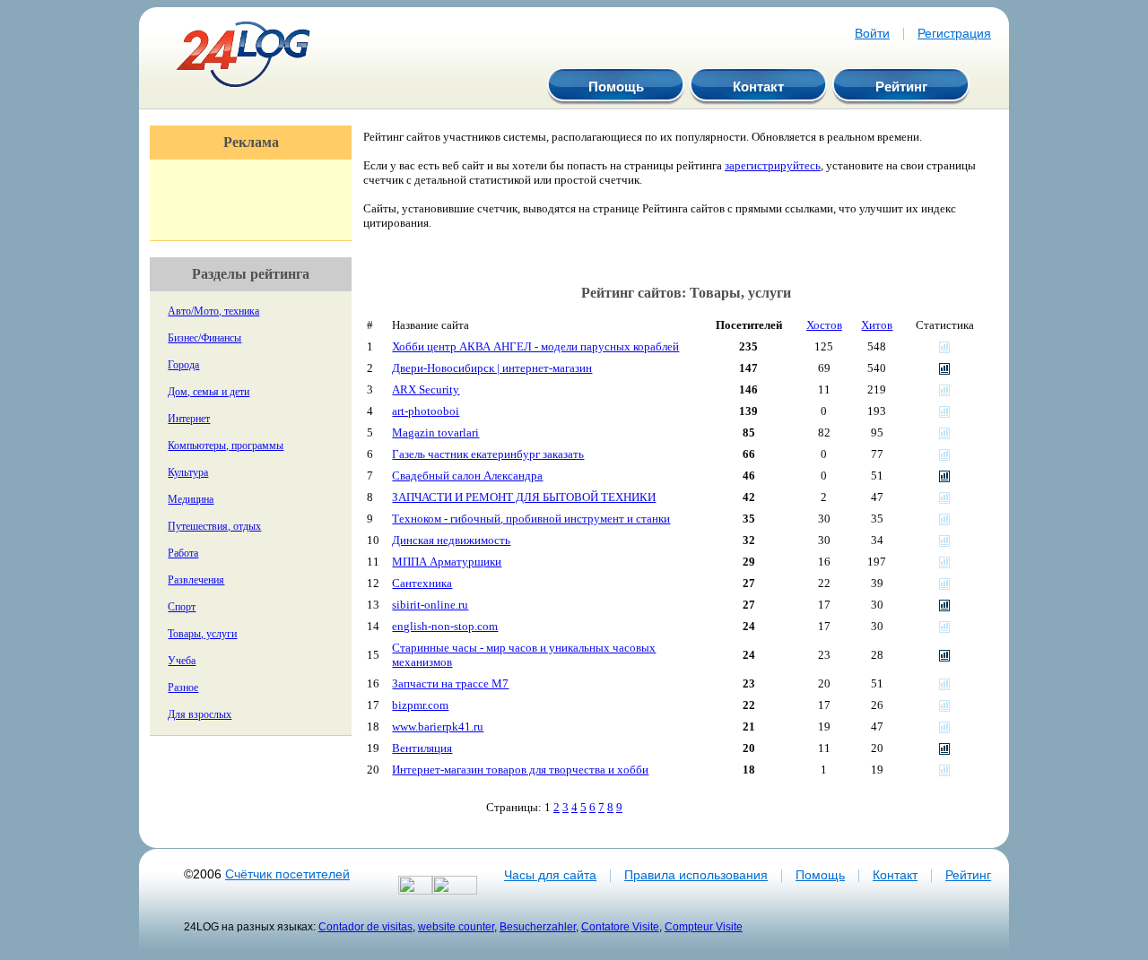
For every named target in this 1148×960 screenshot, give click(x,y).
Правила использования (696, 875)
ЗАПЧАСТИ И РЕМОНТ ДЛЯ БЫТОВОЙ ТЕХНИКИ (524, 497)
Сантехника (422, 583)
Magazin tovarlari (435, 432)
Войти (872, 33)
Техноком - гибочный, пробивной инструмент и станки (531, 518)
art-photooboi (425, 411)
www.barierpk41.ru (437, 726)
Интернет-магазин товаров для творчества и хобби (520, 769)
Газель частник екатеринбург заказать (488, 454)
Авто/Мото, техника (213, 311)
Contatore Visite (620, 926)
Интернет (189, 418)
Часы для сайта (550, 875)
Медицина (190, 499)
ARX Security (425, 389)
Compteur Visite (704, 926)
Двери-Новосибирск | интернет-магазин (492, 368)
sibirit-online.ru (430, 604)
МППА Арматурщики (446, 561)
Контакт (758, 86)
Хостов (824, 325)
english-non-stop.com (445, 626)
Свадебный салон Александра (467, 475)
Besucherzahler (538, 926)
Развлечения (196, 580)
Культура (188, 472)
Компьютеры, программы (225, 445)
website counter (456, 926)
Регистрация (954, 33)
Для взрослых (199, 714)
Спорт (182, 607)
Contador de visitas (365, 926)
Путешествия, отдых (214, 526)
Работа (183, 553)
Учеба (182, 660)
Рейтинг (901, 86)
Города (183, 365)
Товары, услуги (202, 633)
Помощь (616, 86)
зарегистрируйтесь (773, 165)
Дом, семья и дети (208, 391)
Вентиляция (422, 748)
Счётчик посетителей (287, 874)
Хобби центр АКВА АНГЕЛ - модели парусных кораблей (535, 346)
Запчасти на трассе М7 (450, 683)
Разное (183, 687)
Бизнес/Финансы (204, 338)
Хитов (876, 325)
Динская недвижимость (451, 540)
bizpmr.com (420, 705)
